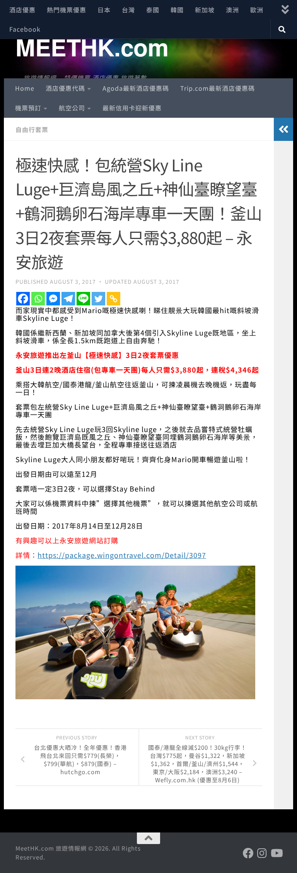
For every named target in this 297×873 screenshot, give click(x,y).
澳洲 (232, 9)
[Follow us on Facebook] (248, 853)
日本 (104, 9)
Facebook (25, 29)
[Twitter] (98, 298)
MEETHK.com (91, 46)
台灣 (128, 9)
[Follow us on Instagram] (262, 853)
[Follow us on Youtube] (276, 853)
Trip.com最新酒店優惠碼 (217, 88)
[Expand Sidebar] (283, 129)
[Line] (83, 298)
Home (24, 88)
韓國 (177, 9)
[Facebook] (23, 298)
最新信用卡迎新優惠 (132, 107)
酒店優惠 (22, 9)
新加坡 (205, 9)
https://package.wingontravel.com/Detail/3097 (122, 555)
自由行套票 (31, 129)
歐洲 (256, 9)
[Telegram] (68, 298)
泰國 (152, 9)
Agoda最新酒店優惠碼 (135, 88)
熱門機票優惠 (66, 9)
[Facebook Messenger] (53, 298)
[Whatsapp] (38, 298)
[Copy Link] (113, 298)
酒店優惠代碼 (65, 88)
